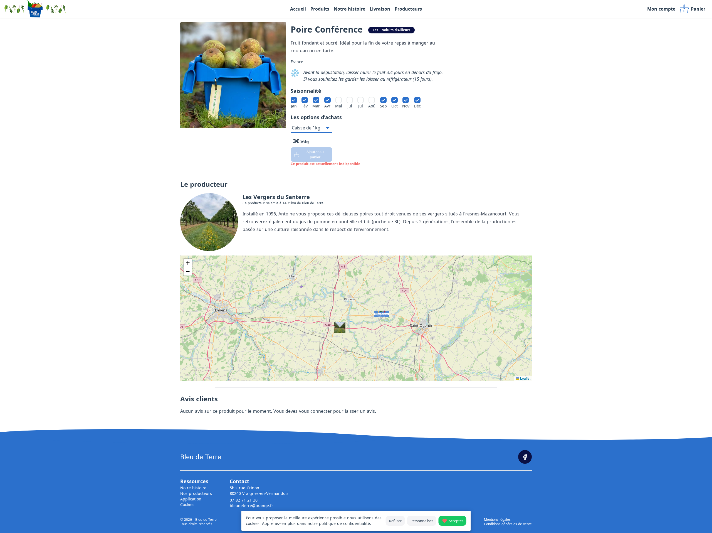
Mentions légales (497, 519)
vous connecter (315, 411)
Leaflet (524, 378)
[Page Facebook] (525, 457)
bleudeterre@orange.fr (251, 505)
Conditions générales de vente (508, 524)
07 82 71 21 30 (244, 500)
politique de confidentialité (344, 523)
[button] (376, 312)
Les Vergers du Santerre (276, 197)
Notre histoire (193, 487)
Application (190, 499)
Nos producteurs (196, 493)
